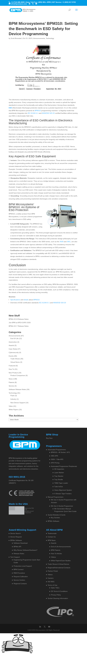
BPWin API (17, 547)
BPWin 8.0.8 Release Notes (19, 319)
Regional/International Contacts (59, 568)
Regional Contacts (20, 583)
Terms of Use (52, 585)
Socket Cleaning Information (58, 598)
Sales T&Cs (55, 588)
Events (11, 356)
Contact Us (52, 537)
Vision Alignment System (63, 490)
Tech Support (15, 557)
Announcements (39, 38)
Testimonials (52, 533)
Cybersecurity (14, 352)
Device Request (16, 537)
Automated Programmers (57, 449)
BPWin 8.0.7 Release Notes (19, 326)
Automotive (13, 342)
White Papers (13, 409)
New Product (13, 373)
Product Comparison (17, 375)
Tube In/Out (58, 486)
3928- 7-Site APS (57, 459)
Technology (50, 38)
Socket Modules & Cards (56, 515)
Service (11, 386)
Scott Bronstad (16, 38)
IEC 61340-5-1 (33, 113)
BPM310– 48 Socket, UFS (60, 452)
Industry (13, 399)
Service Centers (19, 580)
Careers (50, 578)
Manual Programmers (55, 497)
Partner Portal (53, 571)
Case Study (13, 349)
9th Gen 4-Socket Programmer (62, 506)
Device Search (15, 533)
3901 (69, 241)
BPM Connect (18, 569)
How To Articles (56, 553)
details (26, 300)
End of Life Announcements (61, 547)
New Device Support (17, 403)
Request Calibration (21, 576)
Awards (11, 345)
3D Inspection (59, 469)
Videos (53, 557)
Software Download (21, 543)
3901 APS (54, 456)
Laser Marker (59, 472)
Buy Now (49, 438)
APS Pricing (55, 463)
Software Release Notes (17, 389)
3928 (61, 241)
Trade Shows (15, 359)
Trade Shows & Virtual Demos (58, 564)
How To (11, 369)
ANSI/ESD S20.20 (48, 113)
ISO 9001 (51, 582)
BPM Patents (55, 550)
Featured (12, 366)
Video (11, 406)
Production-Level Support (23, 566)
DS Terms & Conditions (59, 591)
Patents (11, 382)
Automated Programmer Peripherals (64, 466)
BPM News (52, 540)
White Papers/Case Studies (61, 560)
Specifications (15, 300)
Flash (12, 395)
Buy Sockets (55, 517)
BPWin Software (53, 521)
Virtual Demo (15, 362)
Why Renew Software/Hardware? (25, 550)
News (11, 379)
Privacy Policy (56, 595)
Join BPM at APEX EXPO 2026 (20, 322)
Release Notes (19, 553)
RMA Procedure (19, 573)
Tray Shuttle (58, 479)
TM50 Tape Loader (61, 483)
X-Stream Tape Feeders (62, 494)
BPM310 (38, 110)
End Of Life (14, 338)
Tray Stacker (58, 476)
